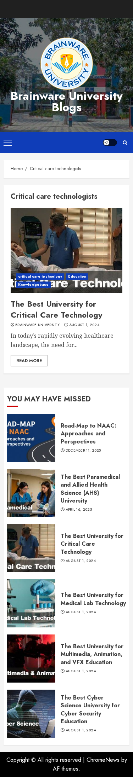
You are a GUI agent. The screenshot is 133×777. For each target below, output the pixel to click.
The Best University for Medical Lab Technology (93, 599)
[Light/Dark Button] (110, 142)
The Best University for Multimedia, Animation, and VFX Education (92, 654)
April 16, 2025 (79, 509)
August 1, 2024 (84, 325)
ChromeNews (103, 760)
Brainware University (37, 325)
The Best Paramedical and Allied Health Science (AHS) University (90, 489)
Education (77, 276)
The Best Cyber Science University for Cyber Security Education (90, 709)
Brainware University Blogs (67, 101)
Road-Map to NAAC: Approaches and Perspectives (88, 434)
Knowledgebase (33, 284)
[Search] (125, 143)
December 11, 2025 (83, 450)
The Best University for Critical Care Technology (56, 309)
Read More (29, 361)
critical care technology (40, 276)
